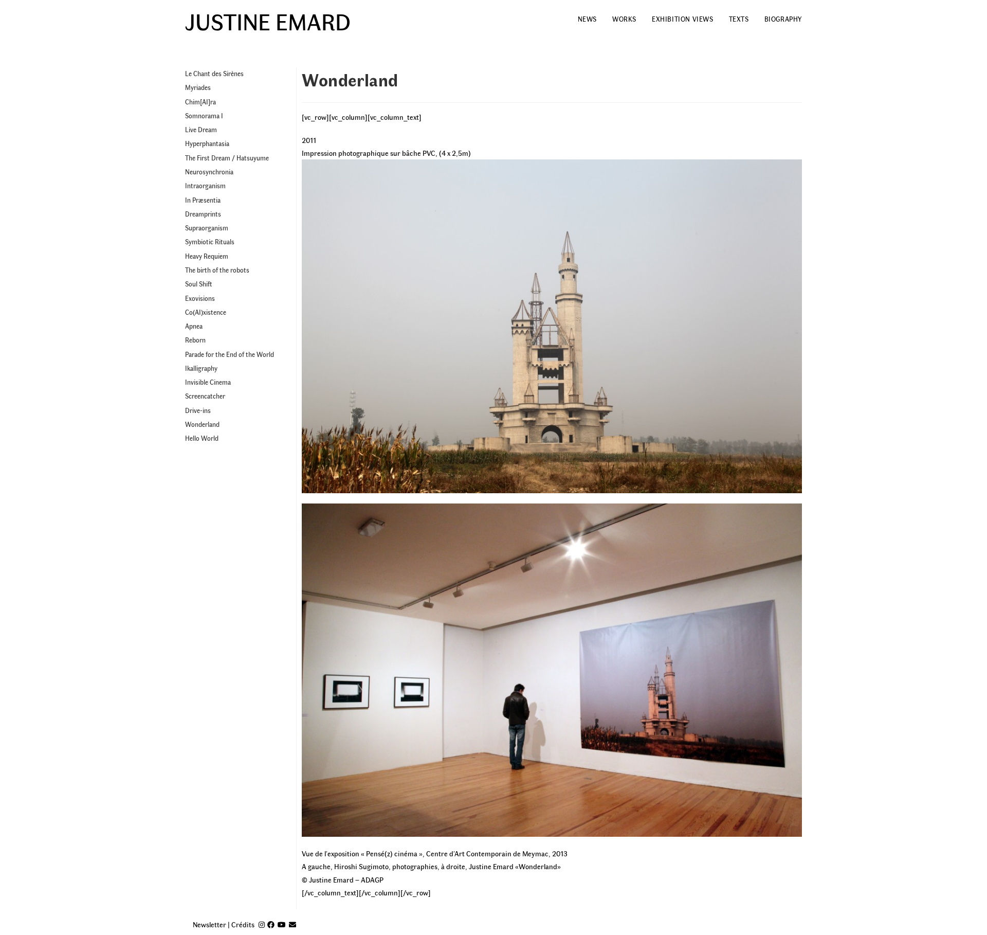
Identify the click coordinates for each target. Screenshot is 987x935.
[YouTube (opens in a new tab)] (282, 924)
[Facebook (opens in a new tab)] (271, 924)
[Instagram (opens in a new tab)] (262, 924)
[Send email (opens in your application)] (292, 924)
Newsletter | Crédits (223, 924)
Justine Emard (268, 20)
